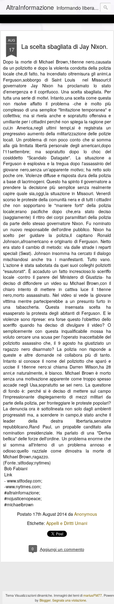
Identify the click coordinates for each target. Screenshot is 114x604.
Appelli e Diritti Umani (66, 523)
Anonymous (85, 514)
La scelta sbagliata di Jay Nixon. (64, 46)
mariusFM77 (92, 595)
